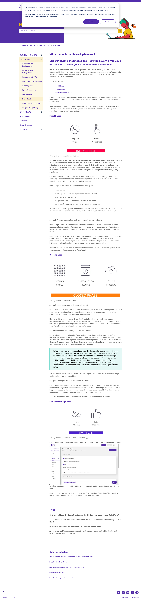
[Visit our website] (123, 592)
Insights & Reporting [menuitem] (30, 108)
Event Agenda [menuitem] (27, 86)
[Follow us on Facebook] (118, 592)
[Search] (120, 31)
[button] (41, 55)
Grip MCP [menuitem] (23, 129)
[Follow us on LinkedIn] (132, 592)
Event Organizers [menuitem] (26, 125)
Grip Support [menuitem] (27, 94)
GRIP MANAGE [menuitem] (25, 112)
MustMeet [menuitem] (26, 99)
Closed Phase (60, 89)
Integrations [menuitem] (25, 116)
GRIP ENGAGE (44, 45)
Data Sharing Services (56, 572)
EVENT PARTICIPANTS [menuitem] (28, 55)
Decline (107, 22)
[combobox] (68, 31)
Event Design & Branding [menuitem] (32, 81)
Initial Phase (59, 86)
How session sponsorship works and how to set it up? (67, 567)
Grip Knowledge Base (27, 45)
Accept (91, 22)
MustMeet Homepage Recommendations (63, 578)
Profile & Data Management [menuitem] (27, 71)
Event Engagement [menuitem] (29, 90)
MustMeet (56, 45)
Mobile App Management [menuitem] (31, 103)
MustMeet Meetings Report (58, 562)
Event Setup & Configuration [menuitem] (27, 65)
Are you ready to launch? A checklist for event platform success (71, 557)
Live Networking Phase (63, 93)
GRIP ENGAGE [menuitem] (25, 59)
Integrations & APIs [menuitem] (29, 77)
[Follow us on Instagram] (127, 592)
